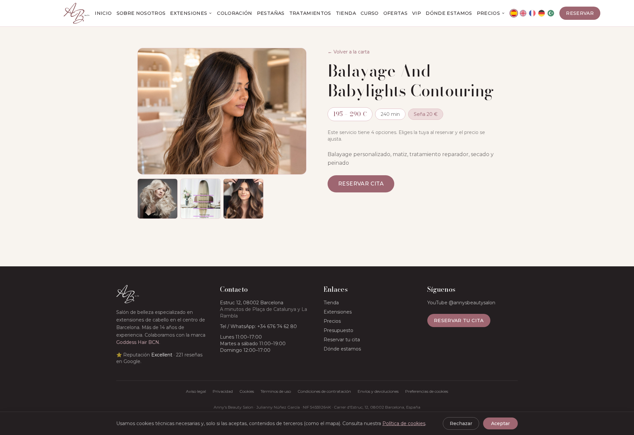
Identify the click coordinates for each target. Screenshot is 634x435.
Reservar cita (361, 184)
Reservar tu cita (342, 340)
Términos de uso (276, 391)
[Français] (532, 13)
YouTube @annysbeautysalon (461, 303)
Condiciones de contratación (324, 391)
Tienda (346, 13)
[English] (523, 13)
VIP (416, 13)
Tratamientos (310, 13)
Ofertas (395, 13)
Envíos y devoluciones (378, 391)
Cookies (246, 391)
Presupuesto (338, 330)
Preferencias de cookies (426, 391)
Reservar (580, 13)
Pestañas (271, 13)
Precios (488, 13)
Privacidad (223, 391)
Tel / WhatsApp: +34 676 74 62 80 (258, 326)
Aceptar (500, 423)
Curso (370, 13)
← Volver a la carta (349, 52)
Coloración (234, 13)
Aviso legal (196, 391)
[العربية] (550, 13)
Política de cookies (403, 423)
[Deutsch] (541, 13)
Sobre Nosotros (141, 13)
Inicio (103, 13)
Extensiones (188, 13)
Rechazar (461, 423)
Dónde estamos (449, 13)
